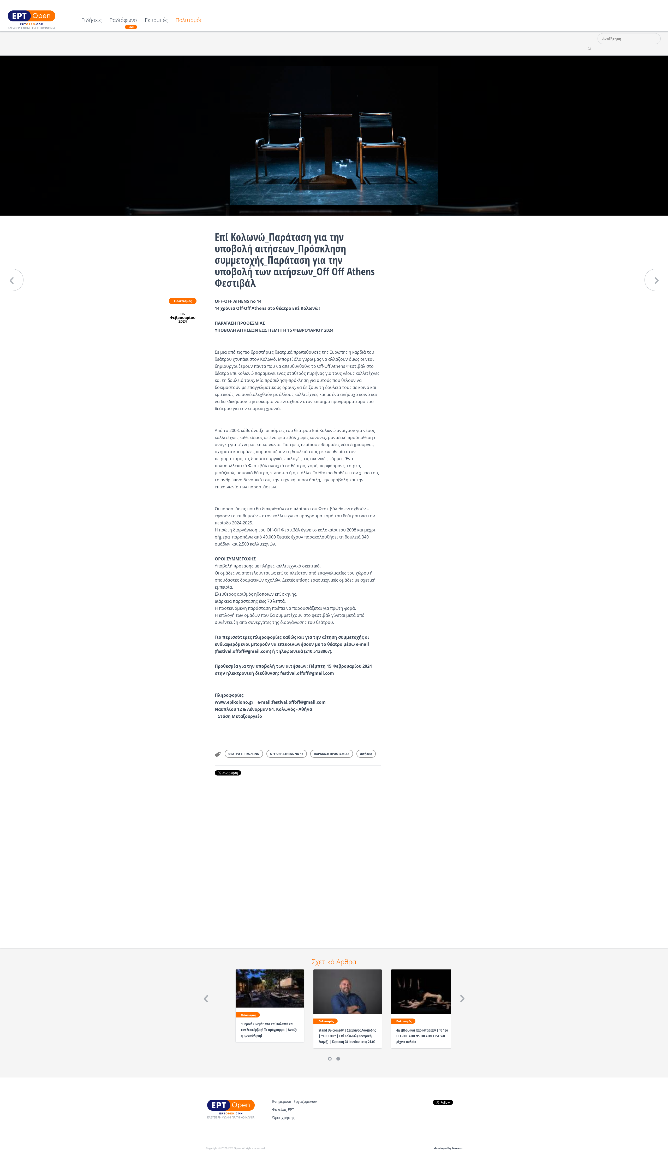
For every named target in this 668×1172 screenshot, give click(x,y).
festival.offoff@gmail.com (243, 651)
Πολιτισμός (189, 20)
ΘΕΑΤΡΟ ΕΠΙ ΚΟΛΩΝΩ (243, 754)
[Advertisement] (298, 854)
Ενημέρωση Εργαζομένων (294, 1101)
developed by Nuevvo (448, 1148)
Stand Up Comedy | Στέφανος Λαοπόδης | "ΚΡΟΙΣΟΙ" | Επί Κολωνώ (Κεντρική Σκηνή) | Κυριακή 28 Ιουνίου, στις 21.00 (347, 1036)
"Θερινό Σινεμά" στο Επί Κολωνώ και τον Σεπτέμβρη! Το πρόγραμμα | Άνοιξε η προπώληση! (269, 1029)
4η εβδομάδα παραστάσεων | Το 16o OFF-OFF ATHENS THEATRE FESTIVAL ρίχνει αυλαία (422, 1036)
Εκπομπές (156, 20)
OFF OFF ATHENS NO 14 (286, 754)
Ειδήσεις (91, 20)
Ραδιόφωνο (123, 22)
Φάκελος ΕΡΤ (283, 1109)
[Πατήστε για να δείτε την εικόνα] (334, 135)
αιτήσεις (366, 754)
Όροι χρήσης (283, 1117)
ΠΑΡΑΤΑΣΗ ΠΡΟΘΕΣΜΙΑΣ (331, 754)
